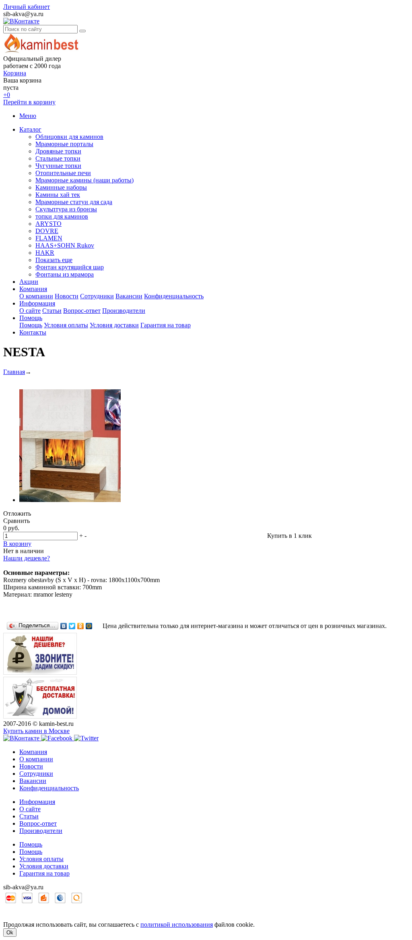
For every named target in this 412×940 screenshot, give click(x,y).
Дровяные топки (58, 151)
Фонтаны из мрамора (64, 274)
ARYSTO (48, 223)
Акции (28, 281)
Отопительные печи (63, 172)
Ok (9, 933)
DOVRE (46, 230)
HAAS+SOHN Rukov (64, 245)
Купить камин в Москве (36, 730)
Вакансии (128, 296)
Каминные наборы (61, 187)
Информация (37, 303)
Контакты (32, 332)
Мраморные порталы (64, 143)
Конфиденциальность (174, 296)
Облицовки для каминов (69, 136)
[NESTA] (70, 499)
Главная (14, 371)
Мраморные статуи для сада (73, 201)
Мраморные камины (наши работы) (84, 180)
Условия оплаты (66, 325)
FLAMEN (48, 238)
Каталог (30, 129)
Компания (33, 288)
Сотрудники (97, 296)
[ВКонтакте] (64, 626)
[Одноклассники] (80, 626)
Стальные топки (57, 158)
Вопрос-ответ (82, 310)
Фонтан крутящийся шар (69, 267)
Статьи (52, 310)
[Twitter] (72, 626)
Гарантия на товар (165, 325)
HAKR (44, 252)
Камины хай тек (57, 194)
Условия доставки (114, 325)
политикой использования (176, 924)
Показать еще (53, 259)
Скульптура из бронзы (66, 209)
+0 (6, 94)
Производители (123, 310)
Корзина (14, 73)
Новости (66, 296)
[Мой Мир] (89, 626)
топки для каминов (61, 216)
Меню (27, 115)
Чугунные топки (58, 165)
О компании (36, 296)
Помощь (30, 317)
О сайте (30, 310)
